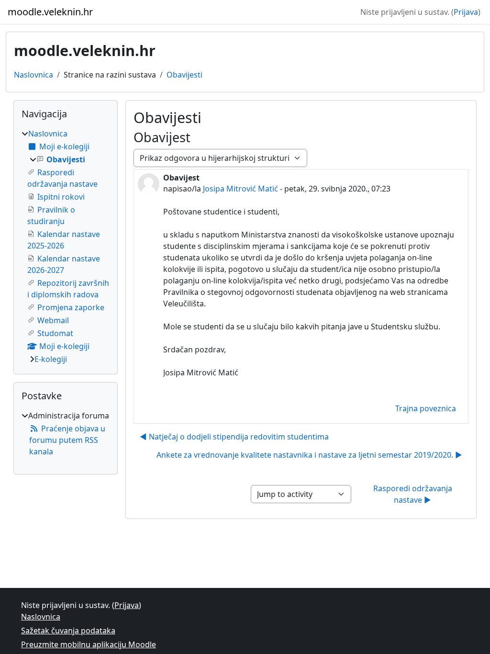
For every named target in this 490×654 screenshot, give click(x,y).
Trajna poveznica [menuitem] (425, 408)
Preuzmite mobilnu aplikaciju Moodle (88, 644)
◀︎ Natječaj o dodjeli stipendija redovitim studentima (234, 436)
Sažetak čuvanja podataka (68, 630)
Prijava (466, 12)
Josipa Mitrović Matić (240, 188)
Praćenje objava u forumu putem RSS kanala (67, 440)
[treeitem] (66, 246)
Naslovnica (33, 74)
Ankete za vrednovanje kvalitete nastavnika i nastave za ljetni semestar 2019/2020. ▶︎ (309, 455)
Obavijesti (184, 74)
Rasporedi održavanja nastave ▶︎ (413, 494)
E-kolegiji (50, 359)
